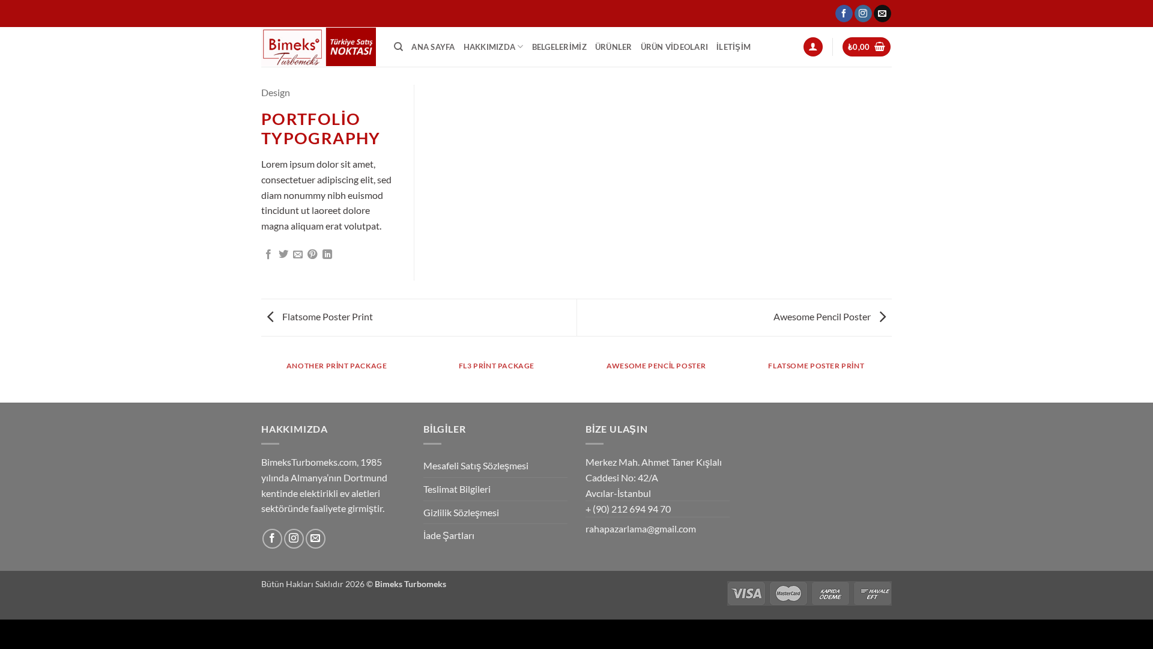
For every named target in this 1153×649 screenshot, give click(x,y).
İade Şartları (448, 535)
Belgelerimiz (559, 47)
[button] (813, 47)
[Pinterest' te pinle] (312, 254)
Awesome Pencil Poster (823, 316)
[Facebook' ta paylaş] (268, 254)
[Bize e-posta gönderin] (882, 14)
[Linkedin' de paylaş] (327, 254)
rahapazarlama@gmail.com (641, 528)
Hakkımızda (490, 47)
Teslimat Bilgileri (457, 489)
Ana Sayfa (433, 47)
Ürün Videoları (675, 47)
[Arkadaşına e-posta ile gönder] (298, 254)
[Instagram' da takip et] (863, 14)
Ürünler (613, 47)
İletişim (733, 47)
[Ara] (398, 46)
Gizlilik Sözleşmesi (461, 512)
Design (275, 92)
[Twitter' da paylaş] (283, 254)
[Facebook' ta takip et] (844, 14)
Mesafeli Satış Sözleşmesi (475, 465)
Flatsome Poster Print (326, 316)
